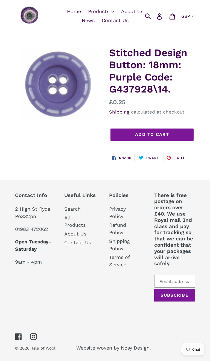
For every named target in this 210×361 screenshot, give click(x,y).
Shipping (119, 112)
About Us (75, 234)
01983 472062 (31, 229)
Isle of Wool (44, 348)
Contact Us (77, 242)
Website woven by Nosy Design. (113, 348)
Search (72, 209)
